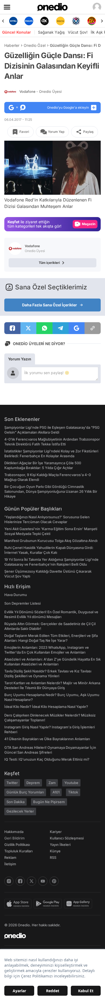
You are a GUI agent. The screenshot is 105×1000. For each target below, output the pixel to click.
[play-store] (49, 904)
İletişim (10, 864)
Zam (52, 783)
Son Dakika (15, 802)
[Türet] (92, 21)
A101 (56, 792)
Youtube (71, 783)
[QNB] (76, 21)
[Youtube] (42, 881)
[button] (85, 188)
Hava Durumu (15, 595)
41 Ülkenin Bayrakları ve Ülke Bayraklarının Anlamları (47, 739)
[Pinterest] (54, 881)
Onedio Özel (35, 45)
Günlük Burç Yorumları (25, 792)
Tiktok (73, 792)
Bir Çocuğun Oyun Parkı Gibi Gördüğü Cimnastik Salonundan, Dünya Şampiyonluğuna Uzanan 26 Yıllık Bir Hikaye (50, 491)
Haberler (11, 45)
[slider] (52, 182)
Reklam (10, 857)
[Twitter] (31, 881)
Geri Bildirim (14, 838)
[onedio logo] (49, 935)
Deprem (33, 783)
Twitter (12, 783)
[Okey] (44, 21)
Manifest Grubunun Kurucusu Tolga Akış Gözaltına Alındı (50, 540)
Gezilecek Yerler (20, 811)
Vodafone (40, 91)
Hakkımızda (13, 831)
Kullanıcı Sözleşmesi (67, 838)
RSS (53, 857)
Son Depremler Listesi (22, 603)
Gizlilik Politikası (17, 844)
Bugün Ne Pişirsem (49, 802)
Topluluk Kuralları (18, 851)
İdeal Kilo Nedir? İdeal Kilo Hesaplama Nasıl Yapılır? (46, 706)
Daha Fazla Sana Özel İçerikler (49, 305)
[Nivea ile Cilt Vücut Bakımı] (13, 21)
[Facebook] (20, 881)
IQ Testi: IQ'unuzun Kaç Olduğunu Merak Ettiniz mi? (46, 759)
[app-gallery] (79, 904)
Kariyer (56, 831)
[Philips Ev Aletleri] (29, 21)
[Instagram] (8, 881)
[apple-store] (19, 904)
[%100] (60, 21)
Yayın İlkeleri (60, 844)
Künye (55, 851)
